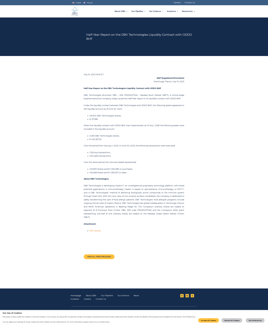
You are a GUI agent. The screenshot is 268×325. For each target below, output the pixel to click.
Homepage (76, 295)
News (136, 295)
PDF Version (95, 231)
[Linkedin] (187, 295)
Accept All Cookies (208, 320)
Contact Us (101, 299)
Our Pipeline (107, 295)
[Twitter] (192, 295)
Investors (75, 299)
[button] (126, 11)
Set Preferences (255, 320)
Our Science (123, 295)
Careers (87, 299)
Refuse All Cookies (231, 320)
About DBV (91, 295)
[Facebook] (182, 295)
